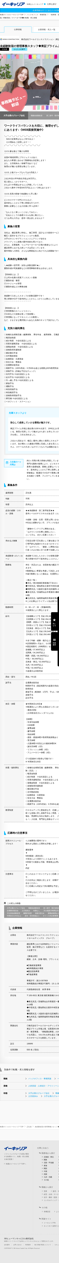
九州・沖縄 (48, 1177)
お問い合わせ (17, 1244)
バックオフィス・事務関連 (36, 15)
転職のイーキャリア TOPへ (16, 1164)
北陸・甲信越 (49, 1163)
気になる (54, 624)
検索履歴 (54, 644)
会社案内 (7, 1244)
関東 (45, 1160)
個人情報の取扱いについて (42, 1244)
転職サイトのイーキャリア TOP (11, 15)
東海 (45, 1166)
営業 (45, 1191)
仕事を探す (52, 4)
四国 (45, 1174)
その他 (46, 1180)
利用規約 (28, 1244)
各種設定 (47, 1212)
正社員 (29, 1127)
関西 (45, 1168)
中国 (45, 1171)
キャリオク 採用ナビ (51, 1226)
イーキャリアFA (50, 1223)
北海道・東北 (49, 1157)
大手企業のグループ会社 (38, 1093)
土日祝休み (33, 1096)
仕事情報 (18, 29)
